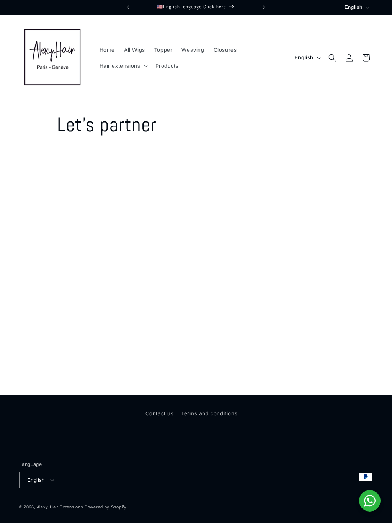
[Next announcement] (264, 7)
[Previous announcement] (127, 7)
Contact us (159, 413)
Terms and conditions (209, 413)
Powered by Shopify (106, 507)
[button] (123, 66)
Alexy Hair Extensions (60, 507)
